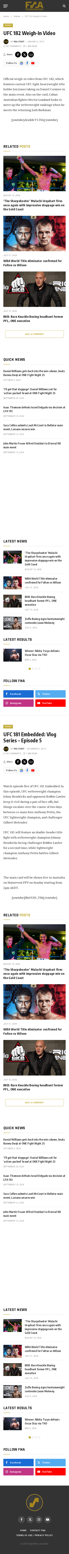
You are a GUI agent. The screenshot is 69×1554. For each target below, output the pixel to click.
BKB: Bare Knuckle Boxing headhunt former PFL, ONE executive (41, 600)
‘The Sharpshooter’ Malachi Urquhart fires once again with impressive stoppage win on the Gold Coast (33, 205)
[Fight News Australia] (34, 6)
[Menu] (5, 6)
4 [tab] (39, 669)
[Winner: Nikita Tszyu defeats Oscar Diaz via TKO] (12, 655)
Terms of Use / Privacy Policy (34, 1535)
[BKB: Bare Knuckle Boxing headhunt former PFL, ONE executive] (34, 289)
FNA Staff (19, 41)
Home (23, 1530)
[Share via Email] (31, 54)
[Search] (64, 6)
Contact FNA (38, 1530)
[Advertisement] (34, 496)
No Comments (13, 46)
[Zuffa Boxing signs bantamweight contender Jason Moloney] (12, 623)
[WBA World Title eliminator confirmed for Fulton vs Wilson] (34, 233)
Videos (8, 25)
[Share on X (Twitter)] (24, 54)
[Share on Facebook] (18, 54)
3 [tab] (36, 669)
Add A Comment (34, 334)
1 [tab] (29, 669)
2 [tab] (32, 669)
